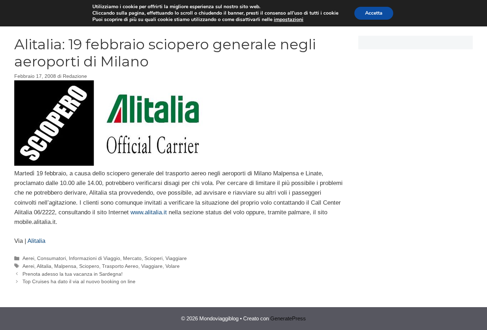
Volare (172, 266)
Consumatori (51, 258)
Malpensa (65, 266)
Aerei (28, 258)
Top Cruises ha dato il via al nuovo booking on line (78, 281)
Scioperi (153, 258)
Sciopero (89, 266)
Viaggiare (176, 258)
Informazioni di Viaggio (94, 258)
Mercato (132, 258)
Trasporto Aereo (120, 266)
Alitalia (36, 241)
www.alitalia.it (149, 212)
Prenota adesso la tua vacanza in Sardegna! (72, 274)
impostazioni (288, 19)
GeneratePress (288, 318)
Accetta (374, 13)
